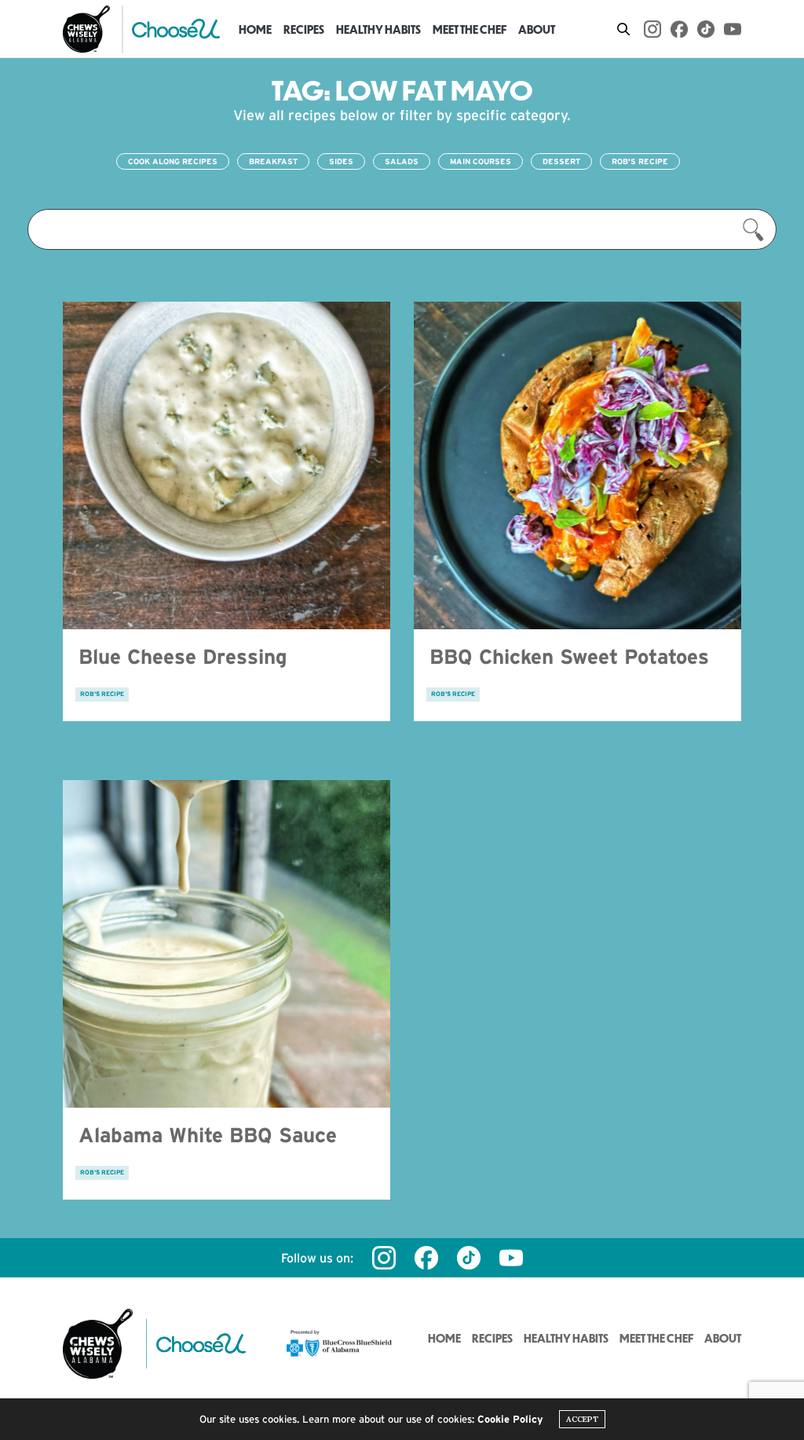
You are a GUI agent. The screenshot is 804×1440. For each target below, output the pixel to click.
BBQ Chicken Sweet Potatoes (569, 656)
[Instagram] (652, 29)
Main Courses (480, 161)
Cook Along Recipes (172, 161)
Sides (341, 161)
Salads (401, 161)
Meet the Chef (469, 29)
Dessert (561, 161)
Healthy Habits (378, 29)
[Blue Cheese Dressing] (226, 465)
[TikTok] (705, 29)
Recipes (303, 29)
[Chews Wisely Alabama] (86, 29)
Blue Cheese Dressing (183, 656)
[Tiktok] (469, 1258)
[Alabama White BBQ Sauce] (226, 944)
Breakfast (273, 161)
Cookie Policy (510, 1419)
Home (255, 29)
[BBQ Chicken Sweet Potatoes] (577, 465)
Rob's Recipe (640, 161)
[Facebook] (679, 29)
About (536, 29)
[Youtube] (732, 29)
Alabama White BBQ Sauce (208, 1134)
